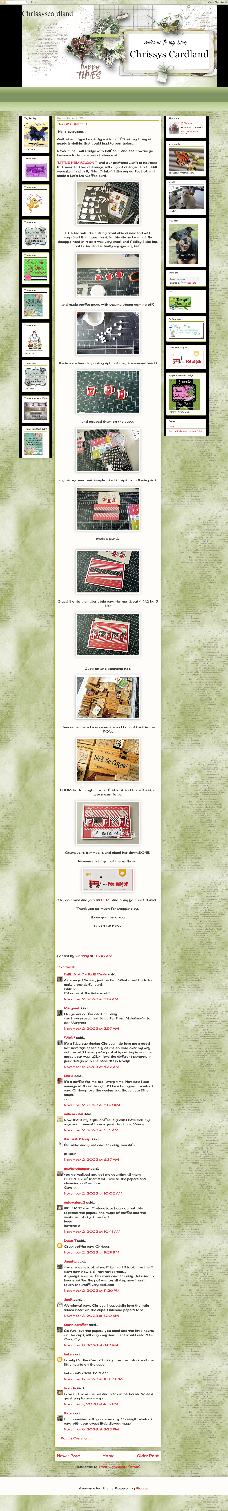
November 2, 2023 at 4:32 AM (91, 1067)
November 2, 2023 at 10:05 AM (93, 1193)
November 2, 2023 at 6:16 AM (91, 1130)
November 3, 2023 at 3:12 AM (91, 1345)
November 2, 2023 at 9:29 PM (91, 1252)
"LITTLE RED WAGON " (77, 163)
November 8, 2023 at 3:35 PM (91, 1429)
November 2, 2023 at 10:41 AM (92, 1231)
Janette (70, 1261)
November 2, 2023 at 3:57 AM (91, 1028)
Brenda (70, 1388)
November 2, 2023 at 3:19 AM (91, 999)
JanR (68, 1299)
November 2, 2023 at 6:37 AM (91, 1159)
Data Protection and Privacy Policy (185, 431)
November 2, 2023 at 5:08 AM (92, 1105)
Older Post (148, 1455)
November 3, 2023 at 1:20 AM (91, 1316)
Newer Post (68, 1455)
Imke (68, 1354)
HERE (106, 900)
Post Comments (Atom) (119, 1467)
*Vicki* (69, 1037)
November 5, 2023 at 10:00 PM (93, 1379)
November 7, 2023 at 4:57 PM (91, 1404)
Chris (68, 1076)
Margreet (71, 1008)
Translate (191, 283)
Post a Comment (75, 1438)
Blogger (142, 1488)
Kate (68, 1413)
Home (108, 1455)
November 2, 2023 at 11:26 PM (92, 1290)
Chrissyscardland (47, 13)
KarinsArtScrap (77, 1139)
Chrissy (188, 123)
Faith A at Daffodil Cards (85, 974)
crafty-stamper (76, 1168)
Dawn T (70, 1240)
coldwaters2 (74, 1202)
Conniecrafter (76, 1325)
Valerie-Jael (73, 1114)
